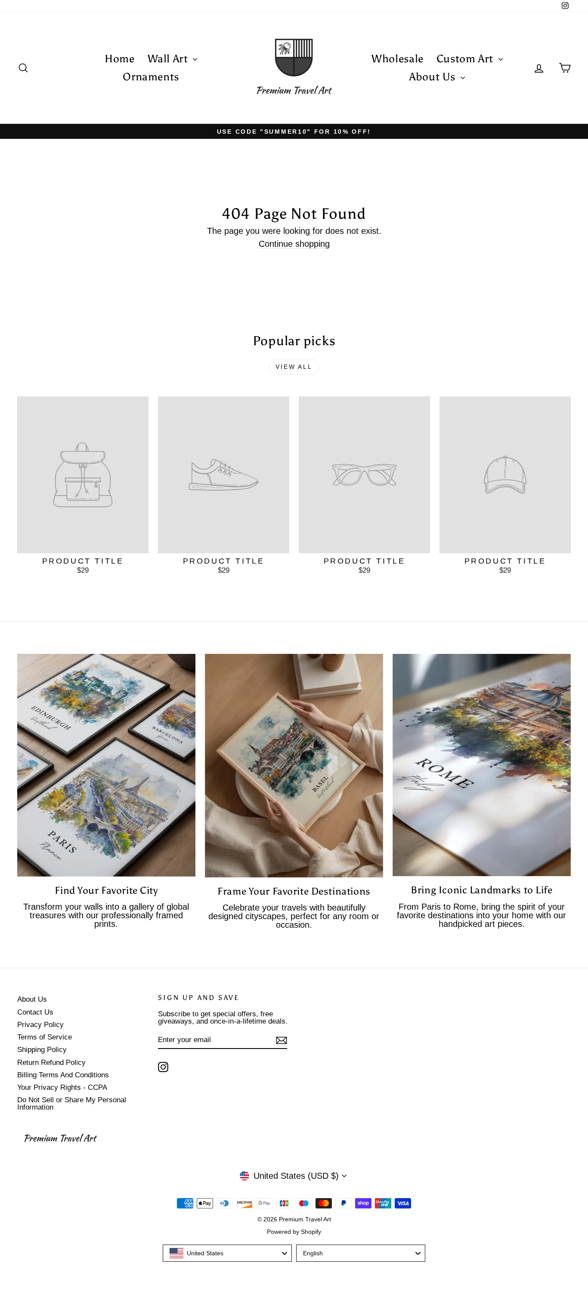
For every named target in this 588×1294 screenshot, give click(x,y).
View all (293, 366)
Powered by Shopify (294, 1231)
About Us (433, 76)
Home (120, 58)
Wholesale (397, 58)
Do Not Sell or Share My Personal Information (71, 1103)
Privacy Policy (40, 1025)
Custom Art (466, 58)
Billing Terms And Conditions (63, 1075)
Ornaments (151, 76)
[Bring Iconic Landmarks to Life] (482, 765)
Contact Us (35, 1012)
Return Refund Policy (51, 1062)
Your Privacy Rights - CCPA (62, 1087)
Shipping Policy (42, 1050)
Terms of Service (44, 1037)
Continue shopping (294, 243)
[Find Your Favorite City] (106, 765)
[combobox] (227, 1253)
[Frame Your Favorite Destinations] (294, 765)
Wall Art (169, 58)
